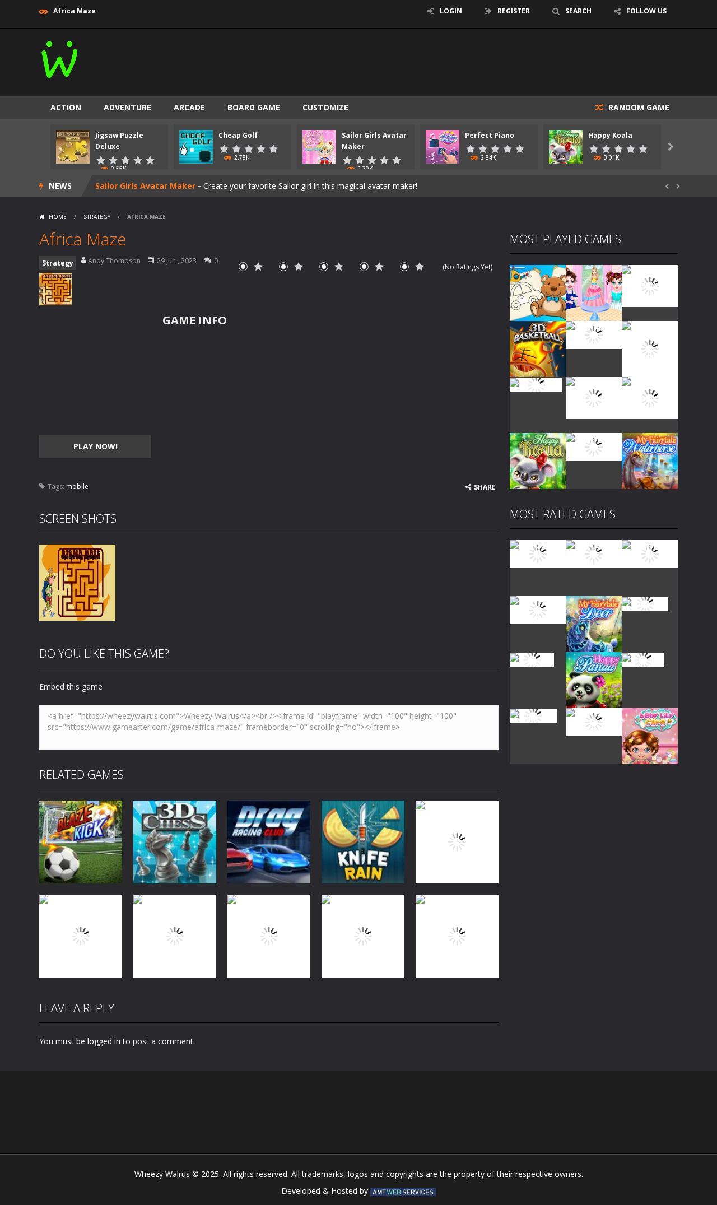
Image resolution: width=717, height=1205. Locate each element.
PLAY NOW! (95, 446)
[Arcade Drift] (536, 384)
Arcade (189, 107)
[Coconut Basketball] (594, 334)
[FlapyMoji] (532, 659)
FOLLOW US (646, 11)
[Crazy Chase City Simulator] (594, 721)
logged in (103, 1041)
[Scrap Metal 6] (594, 446)
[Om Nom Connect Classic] (650, 397)
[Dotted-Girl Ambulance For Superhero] (594, 397)
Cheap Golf (238, 135)
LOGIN (451, 11)
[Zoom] (77, 581)
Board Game (253, 107)
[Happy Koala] (538, 460)
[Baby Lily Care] (650, 735)
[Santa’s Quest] (538, 553)
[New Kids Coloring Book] (538, 292)
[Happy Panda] (594, 679)
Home (57, 217)
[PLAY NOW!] (73, 146)
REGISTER (513, 11)
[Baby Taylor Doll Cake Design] (594, 292)
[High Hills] (643, 659)
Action (65, 107)
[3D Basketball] (538, 348)
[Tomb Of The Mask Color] (650, 285)
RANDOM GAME (637, 107)
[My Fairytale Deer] (594, 623)
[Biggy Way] (533, 715)
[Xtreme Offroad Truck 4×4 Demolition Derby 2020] (650, 348)
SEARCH (578, 11)
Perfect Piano (489, 135)
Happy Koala (610, 135)
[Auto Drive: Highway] (538, 609)
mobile (77, 486)
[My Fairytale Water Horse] (650, 460)
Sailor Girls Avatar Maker (145, 185)
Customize (325, 107)
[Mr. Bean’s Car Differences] (594, 553)
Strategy (96, 217)
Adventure (127, 107)
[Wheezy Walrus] (60, 57)
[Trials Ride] (645, 603)
